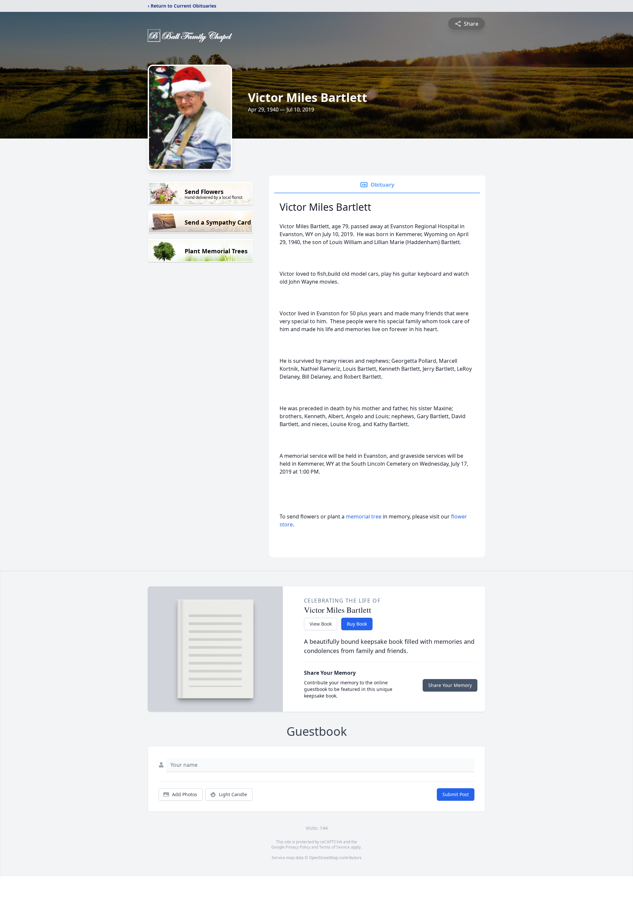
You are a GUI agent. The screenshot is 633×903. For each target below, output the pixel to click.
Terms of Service (334, 847)
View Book (321, 624)
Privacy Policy (298, 847)
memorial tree (363, 516)
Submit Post (455, 794)
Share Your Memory (450, 685)
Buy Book (357, 624)
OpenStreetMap (323, 857)
